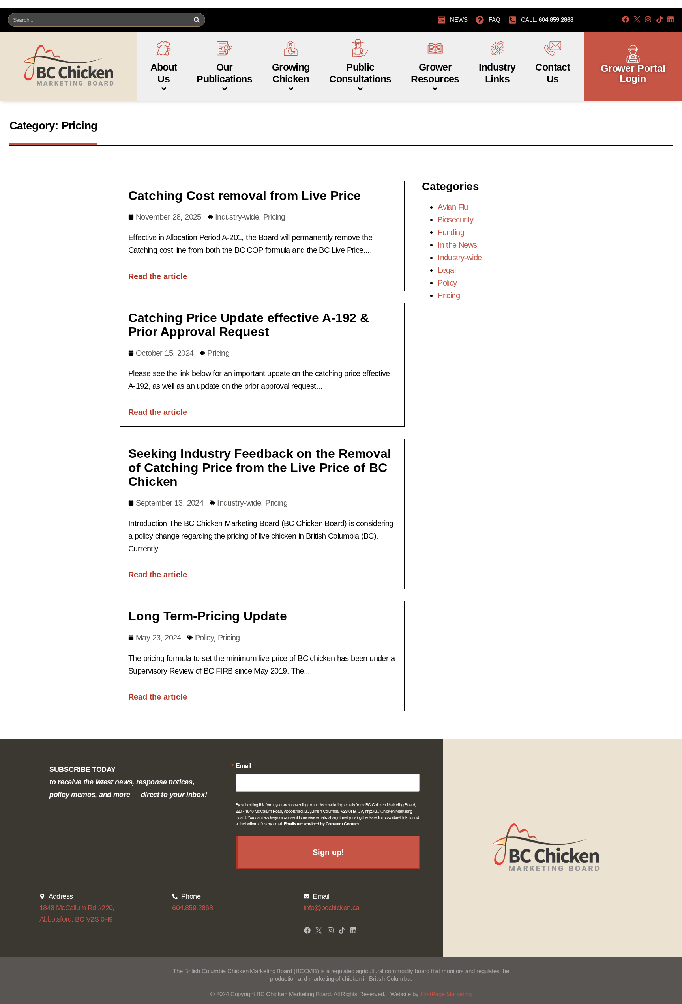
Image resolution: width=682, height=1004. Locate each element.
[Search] (196, 19)
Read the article (157, 276)
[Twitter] (637, 19)
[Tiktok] (659, 19)
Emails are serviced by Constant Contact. (322, 824)
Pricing (274, 217)
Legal (446, 270)
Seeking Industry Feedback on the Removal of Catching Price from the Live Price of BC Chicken (259, 467)
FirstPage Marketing (446, 994)
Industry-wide (237, 217)
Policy (204, 637)
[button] (163, 62)
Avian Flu (453, 207)
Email (243, 766)
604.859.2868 (192, 908)
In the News (457, 245)
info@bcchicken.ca (332, 908)
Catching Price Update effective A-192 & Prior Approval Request (248, 325)
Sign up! (328, 852)
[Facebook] (625, 19)
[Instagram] (648, 19)
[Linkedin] (670, 19)
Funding (451, 232)
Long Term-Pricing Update (207, 616)
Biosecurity (455, 219)
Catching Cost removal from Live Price (244, 195)
